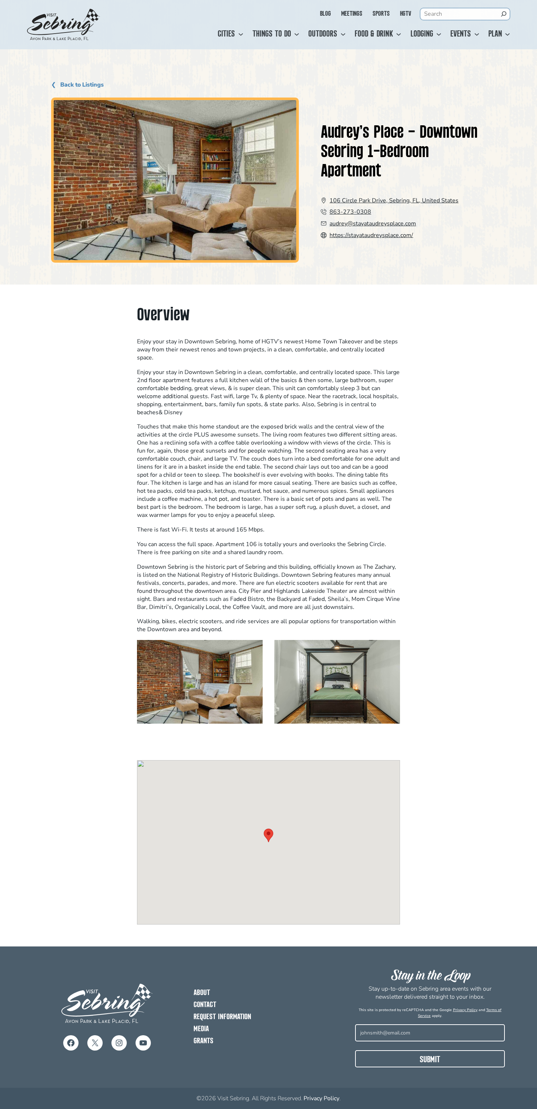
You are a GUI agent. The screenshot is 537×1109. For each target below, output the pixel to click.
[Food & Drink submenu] (398, 34)
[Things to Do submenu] (296, 34)
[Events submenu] (476, 34)
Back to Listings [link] (81, 84)
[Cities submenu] (240, 34)
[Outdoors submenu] (343, 34)
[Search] (503, 13)
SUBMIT (430, 1060)
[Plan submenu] (507, 34)
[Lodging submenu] (438, 34)
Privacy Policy (465, 1010)
